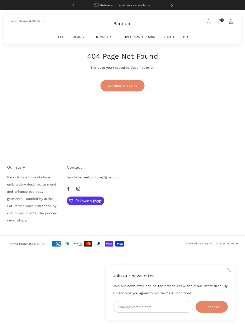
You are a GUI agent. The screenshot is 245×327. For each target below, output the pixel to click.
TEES (60, 37)
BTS (186, 37)
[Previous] (73, 5)
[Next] (172, 5)
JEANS (78, 37)
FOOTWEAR (101, 37)
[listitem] (122, 5)
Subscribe (212, 307)
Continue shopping (122, 85)
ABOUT (168, 37)
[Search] (209, 21)
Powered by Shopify (199, 243)
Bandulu (122, 23)
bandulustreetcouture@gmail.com (94, 177)
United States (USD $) (25, 21)
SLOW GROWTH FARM (137, 37)
